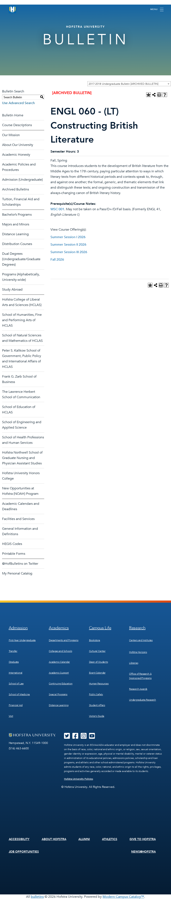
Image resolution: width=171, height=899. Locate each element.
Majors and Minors (15, 224)
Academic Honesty (16, 154)
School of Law (16, 683)
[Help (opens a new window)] (164, 94)
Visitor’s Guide (96, 716)
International (16, 672)
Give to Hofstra (143, 839)
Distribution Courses (17, 244)
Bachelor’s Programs (17, 214)
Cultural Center (97, 651)
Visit (11, 716)
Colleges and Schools (60, 651)
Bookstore (94, 640)
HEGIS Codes (12, 544)
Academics (59, 628)
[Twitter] (67, 737)
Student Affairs (97, 705)
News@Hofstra (143, 852)
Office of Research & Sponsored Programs (140, 676)
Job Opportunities (24, 852)
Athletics (109, 839)
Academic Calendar (59, 662)
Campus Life (100, 628)
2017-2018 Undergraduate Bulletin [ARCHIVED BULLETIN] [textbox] (123, 84)
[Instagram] (84, 737)
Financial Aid (16, 705)
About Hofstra (54, 839)
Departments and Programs (63, 640)
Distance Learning (15, 234)
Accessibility (19, 839)
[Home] (12, 9)
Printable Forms (13, 553)
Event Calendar (97, 672)
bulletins (37, 896)
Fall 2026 (57, 259)
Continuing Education (60, 683)
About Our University (17, 145)
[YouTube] (92, 737)
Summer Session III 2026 (68, 252)
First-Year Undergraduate (22, 640)
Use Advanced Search (18, 103)
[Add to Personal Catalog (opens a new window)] (148, 94)
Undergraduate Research (142, 699)
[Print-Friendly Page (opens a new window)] (159, 94)
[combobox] (129, 83)
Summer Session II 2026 (68, 244)
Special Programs (58, 694)
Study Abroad (12, 289)
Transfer (13, 651)
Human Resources (99, 683)
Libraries (133, 663)
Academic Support (59, 672)
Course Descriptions (17, 125)
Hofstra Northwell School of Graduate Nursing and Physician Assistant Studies (22, 458)
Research (137, 628)
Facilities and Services (18, 519)
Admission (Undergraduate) (22, 179)
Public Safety (96, 694)
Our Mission (11, 135)
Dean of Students (98, 662)
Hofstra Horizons (138, 652)
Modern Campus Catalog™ (123, 896)
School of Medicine (19, 694)
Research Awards (138, 689)
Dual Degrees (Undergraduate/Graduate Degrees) (21, 259)
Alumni (84, 839)
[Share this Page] (154, 94)
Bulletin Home (12, 115)
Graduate (14, 662)
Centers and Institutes (141, 640)
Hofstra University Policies (78, 779)
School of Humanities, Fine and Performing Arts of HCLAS (22, 320)
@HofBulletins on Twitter (20, 563)
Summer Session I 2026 (68, 237)
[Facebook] (75, 737)
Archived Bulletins (15, 189)
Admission (18, 628)
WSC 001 (57, 209)
